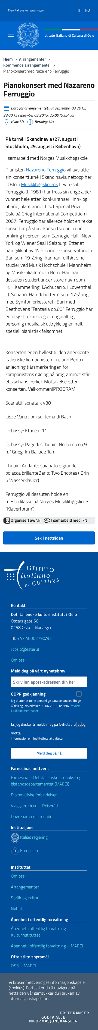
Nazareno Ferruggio (46, 169)
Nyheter (18, 908)
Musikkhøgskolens (39, 184)
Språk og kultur (24, 897)
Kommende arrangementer (27, 65)
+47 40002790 (31, 638)
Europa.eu (28, 850)
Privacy (75, 705)
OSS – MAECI (23, 965)
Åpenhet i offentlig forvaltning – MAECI (47, 946)
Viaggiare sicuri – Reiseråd (34, 805)
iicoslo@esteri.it (25, 649)
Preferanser (74, 1013)
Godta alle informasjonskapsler (59, 1019)
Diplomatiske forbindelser (34, 794)
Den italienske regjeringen (26, 10)
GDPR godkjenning (28, 694)
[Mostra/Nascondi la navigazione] (11, 35)
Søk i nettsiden (49, 538)
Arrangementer (32, 59)
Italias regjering (33, 837)
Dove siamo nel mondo (31, 816)
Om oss (17, 660)
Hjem (8, 59)
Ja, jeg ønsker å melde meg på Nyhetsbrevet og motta (48, 725)
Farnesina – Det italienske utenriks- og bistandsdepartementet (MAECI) (46, 780)
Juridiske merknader (24, 710)
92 (50, 638)
